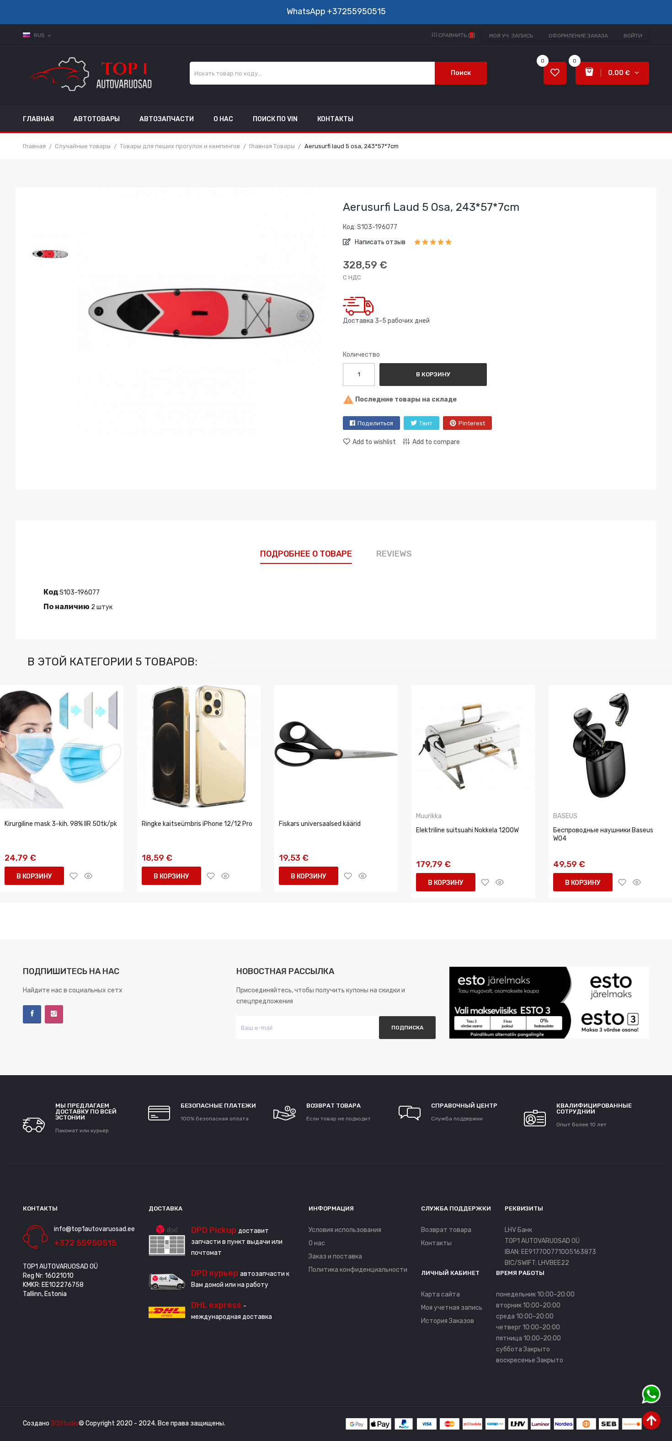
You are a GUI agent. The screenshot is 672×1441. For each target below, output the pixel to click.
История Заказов (447, 1321)
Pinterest (472, 423)
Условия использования (345, 1230)
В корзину (433, 374)
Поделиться (375, 423)
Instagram (54, 1014)
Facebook (32, 1014)
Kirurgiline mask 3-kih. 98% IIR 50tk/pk (61, 824)
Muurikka (429, 816)
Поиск (461, 73)
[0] (555, 73)
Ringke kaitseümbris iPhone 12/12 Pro (197, 824)
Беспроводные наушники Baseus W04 (603, 834)
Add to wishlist (374, 442)
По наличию (66, 606)
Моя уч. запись (511, 35)
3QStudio (65, 1423)
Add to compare (436, 442)
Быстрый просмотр (88, 876)
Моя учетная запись (451, 1308)
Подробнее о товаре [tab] (306, 554)
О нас (317, 1243)
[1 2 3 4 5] (433, 245)
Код (50, 592)
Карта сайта (440, 1294)
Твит (425, 423)
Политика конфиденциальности (358, 1270)
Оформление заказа (578, 35)
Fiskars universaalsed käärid (320, 824)
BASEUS (565, 816)
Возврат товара (446, 1230)
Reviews (394, 554)
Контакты (436, 1243)
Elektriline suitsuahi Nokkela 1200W (467, 830)
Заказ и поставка (335, 1256)
